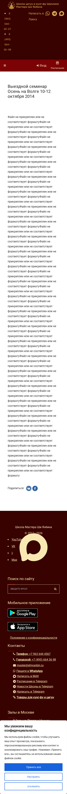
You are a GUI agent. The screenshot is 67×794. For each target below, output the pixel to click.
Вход (43, 65)
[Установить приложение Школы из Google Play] (23, 616)
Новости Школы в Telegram (35, 686)
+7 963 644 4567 (40, 654)
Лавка (33, 19)
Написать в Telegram (30, 691)
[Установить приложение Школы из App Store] (23, 630)
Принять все (33, 767)
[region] (33, 757)
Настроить (33, 776)
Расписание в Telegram (32, 681)
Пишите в (29, 671)
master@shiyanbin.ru (30, 665)
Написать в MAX (28, 676)
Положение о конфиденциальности (33, 637)
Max (14, 560)
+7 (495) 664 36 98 (44, 659)
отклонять (33, 786)
